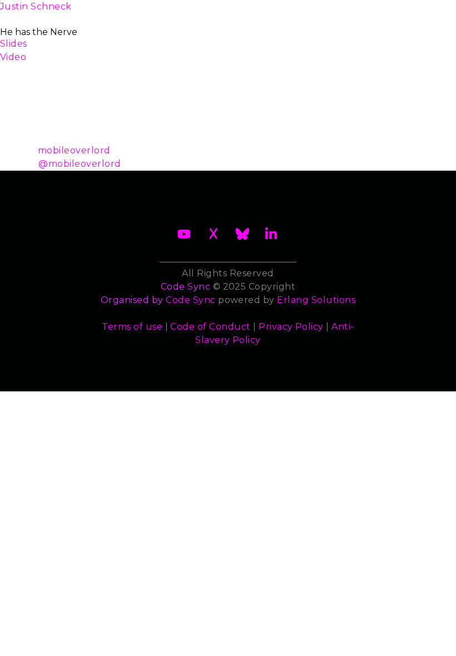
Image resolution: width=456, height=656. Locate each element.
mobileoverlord (74, 150)
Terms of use (132, 326)
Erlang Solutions (316, 300)
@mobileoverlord (79, 163)
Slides (13, 43)
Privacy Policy (291, 326)
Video (13, 57)
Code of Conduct (210, 326)
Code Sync (190, 300)
